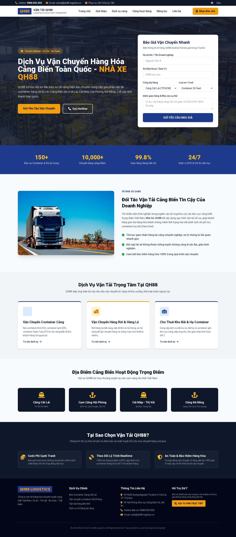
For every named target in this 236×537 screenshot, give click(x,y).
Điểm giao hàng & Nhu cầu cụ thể (160, 96)
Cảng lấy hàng (150, 82)
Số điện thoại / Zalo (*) (155, 68)
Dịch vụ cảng (119, 11)
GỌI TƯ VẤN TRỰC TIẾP (190, 503)
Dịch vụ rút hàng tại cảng (81, 508)
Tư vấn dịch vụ (30, 341)
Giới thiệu (101, 11)
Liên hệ (176, 11)
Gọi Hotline (79, 108)
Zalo (218, 3)
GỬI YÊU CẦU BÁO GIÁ (177, 117)
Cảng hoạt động (142, 11)
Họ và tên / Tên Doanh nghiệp (158, 55)
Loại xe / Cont (186, 82)
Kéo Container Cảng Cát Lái (83, 494)
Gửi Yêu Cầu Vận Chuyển (39, 108)
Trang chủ (84, 11)
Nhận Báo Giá (207, 11)
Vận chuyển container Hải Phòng (85, 499)
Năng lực (162, 11)
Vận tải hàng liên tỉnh (79, 503)
